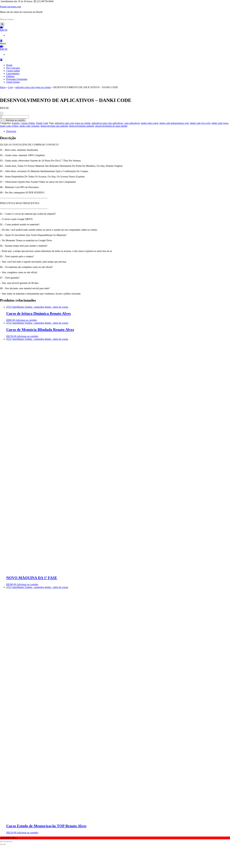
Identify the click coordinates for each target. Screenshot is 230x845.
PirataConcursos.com (10, 6)
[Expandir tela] (4, 841)
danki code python (9, 126)
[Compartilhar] (7, 841)
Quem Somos (13, 82)
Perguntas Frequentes (16, 79)
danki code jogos (220, 123)
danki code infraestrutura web (174, 123)
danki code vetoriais (29, 126)
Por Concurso (13, 68)
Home (9, 65)
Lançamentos (12, 73)
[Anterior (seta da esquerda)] (1, 844)
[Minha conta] (1, 40)
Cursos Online (28, 123)
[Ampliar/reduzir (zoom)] (1, 841)
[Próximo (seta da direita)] (4, 844)
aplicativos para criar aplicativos (107, 123)
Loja (10, 87)
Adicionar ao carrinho (15, 120)
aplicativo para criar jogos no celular (33, 87)
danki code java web (200, 123)
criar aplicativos (132, 123)
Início (3, 87)
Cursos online (13, 70)
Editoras (10, 76)
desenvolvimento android (81, 126)
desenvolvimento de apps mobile (111, 126)
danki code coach (149, 123)
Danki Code (42, 123)
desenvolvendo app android (54, 126)
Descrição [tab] (11, 131)
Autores (15, 123)
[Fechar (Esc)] (10, 841)
